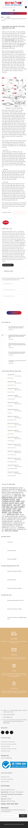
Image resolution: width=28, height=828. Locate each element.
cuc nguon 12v (6, 494)
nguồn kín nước (7, 521)
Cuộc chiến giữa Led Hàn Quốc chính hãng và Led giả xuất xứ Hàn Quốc (16, 327)
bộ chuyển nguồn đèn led (10, 487)
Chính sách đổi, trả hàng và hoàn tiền (8, 748)
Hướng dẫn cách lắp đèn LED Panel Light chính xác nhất (13, 27)
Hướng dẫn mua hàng (5, 750)
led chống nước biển (11, 500)
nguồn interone (20, 519)
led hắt (17, 505)
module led (13, 515)
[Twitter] (17, 212)
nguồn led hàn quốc (8, 526)
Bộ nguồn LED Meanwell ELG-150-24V (15, 600)
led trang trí (15, 513)
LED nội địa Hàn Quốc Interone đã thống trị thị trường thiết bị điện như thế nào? (16, 353)
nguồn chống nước (14, 518)
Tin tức (9, 212)
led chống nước (12, 498)
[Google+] (24, 212)
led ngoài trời (9, 509)
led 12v (17, 496)
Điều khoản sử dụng (5, 776)
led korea (19, 507)
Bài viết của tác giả (7, 265)
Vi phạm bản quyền (5, 781)
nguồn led (18, 521)
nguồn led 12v (7, 523)
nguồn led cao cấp (19, 523)
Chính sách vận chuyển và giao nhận (8, 744)
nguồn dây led (10, 519)
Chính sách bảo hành (5, 746)
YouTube (7, 733)
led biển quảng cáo (13, 497)
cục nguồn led (16, 494)
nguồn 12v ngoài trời (11, 516)
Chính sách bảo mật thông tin (7, 779)
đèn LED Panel (9, 40)
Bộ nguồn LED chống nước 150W (14, 608)
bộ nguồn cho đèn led (16, 489)
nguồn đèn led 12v (10, 529)
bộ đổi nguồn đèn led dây (15, 492)
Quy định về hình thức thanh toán (8, 741)
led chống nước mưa (13, 502)
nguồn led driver (7, 524)
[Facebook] (14, 212)
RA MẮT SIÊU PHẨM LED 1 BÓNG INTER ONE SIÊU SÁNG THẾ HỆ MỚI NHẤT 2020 (17, 336)
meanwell (4, 514)
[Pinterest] (21, 212)
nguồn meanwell (13, 527)
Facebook (2, 733)
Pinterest (11, 733)
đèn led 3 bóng (11, 531)
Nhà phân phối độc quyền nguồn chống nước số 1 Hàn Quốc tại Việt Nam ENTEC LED (17, 344)
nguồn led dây (18, 524)
